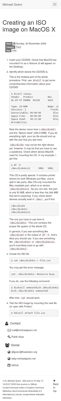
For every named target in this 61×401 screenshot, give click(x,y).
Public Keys (17, 336)
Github (15, 365)
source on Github (29, 384)
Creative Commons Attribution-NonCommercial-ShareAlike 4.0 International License (23, 391)
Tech (18, 47)
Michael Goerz (12, 4)
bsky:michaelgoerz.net (23, 358)
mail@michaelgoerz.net (24, 330)
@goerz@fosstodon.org (24, 352)
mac (14, 50)
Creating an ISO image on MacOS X (29, 25)
